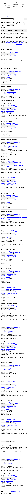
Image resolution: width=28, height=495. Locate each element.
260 (15, 491)
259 (13, 491)
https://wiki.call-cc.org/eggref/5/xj (16, 165)
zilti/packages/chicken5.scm (13, 52)
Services (8, 15)
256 (6, 491)
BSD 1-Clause (9, 184)
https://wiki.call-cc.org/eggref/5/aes (17, 442)
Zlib (7, 58)
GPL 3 (7, 147)
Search (25, 19)
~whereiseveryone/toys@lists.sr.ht (14, 42)
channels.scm (19, 44)
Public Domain (9, 112)
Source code (4, 16)
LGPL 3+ (8, 277)
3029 (18, 491)
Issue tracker (10, 16)
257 (9, 491)
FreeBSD (8, 77)
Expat (7, 94)
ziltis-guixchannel (10, 51)
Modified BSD (9, 166)
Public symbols (19, 15)
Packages (3, 15)
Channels (13, 15)
